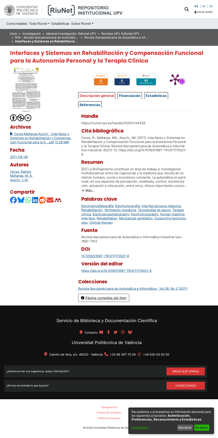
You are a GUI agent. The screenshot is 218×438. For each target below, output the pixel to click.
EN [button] (211, 6)
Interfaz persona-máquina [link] (161, 206)
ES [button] (196, 6)
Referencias (90, 105)
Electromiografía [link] (127, 206)
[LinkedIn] (35, 200)
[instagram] (122, 332)
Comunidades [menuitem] (16, 24)
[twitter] (115, 332)
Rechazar (185, 427)
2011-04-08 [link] (19, 157)
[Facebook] (13, 200)
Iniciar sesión (205, 11)
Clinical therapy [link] (101, 222)
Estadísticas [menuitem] (60, 24)
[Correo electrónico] (50, 200)
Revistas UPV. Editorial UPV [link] (120, 33)
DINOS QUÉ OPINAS (185, 371)
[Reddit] (42, 200)
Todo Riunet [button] (38, 24)
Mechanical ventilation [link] (136, 218)
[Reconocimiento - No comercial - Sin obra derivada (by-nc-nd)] (21, 117)
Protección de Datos (109, 412)
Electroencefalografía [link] (97, 206)
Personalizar (140, 427)
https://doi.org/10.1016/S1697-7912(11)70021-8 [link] (116, 271)
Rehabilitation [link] (107, 218)
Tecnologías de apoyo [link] (154, 210)
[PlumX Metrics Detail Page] (175, 79)
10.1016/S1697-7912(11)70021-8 (105, 256)
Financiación (130, 96)
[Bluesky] (21, 200)
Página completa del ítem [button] (105, 298)
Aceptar (201, 427)
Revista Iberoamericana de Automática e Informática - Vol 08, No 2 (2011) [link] (116, 37)
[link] (132, 289)
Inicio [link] (13, 33)
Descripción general (97, 96)
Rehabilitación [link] (92, 210)
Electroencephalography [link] (111, 214)
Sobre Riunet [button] (81, 24)
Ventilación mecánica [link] (120, 210)
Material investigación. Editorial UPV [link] (71, 33)
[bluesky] (130, 332)
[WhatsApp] (28, 200)
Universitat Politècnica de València (107, 342)
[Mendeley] (58, 200)
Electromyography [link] (144, 214)
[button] (186, 9)
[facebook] (108, 332)
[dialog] (171, 421)
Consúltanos (185, 385)
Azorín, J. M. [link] (19, 180)
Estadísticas (156, 96)
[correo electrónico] (101, 332)
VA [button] (203, 6)
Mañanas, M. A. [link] (21, 176)
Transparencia (109, 407)
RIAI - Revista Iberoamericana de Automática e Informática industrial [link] (47, 37)
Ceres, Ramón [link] (20, 172)
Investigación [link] (31, 33)
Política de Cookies (109, 418)
